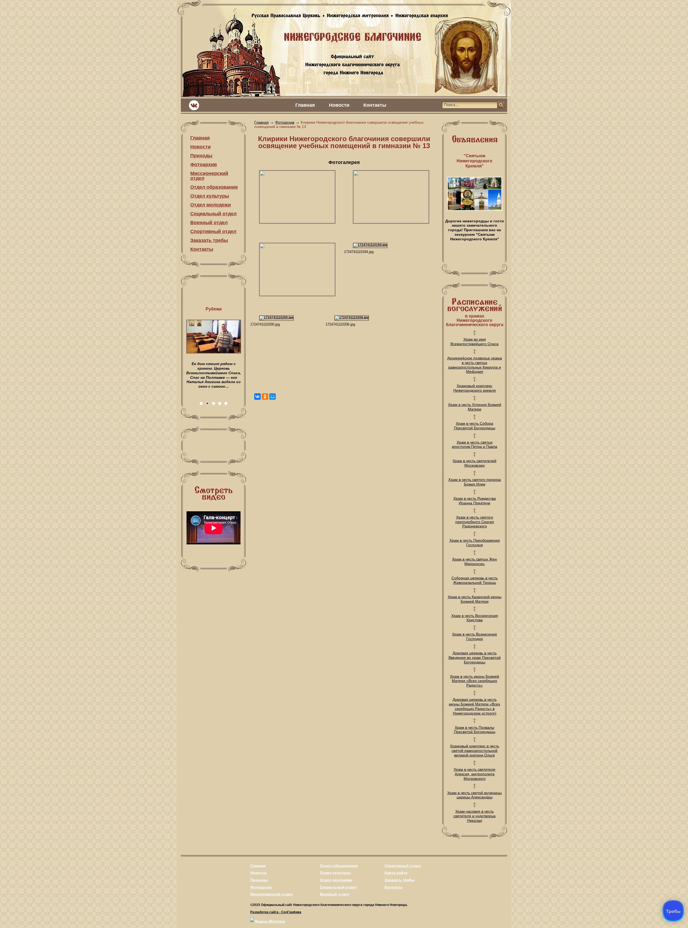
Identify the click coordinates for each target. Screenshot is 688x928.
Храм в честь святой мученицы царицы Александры (474, 795)
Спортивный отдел (213, 231)
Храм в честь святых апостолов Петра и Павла (474, 444)
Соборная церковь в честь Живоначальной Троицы (475, 580)
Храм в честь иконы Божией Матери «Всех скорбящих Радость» (474, 681)
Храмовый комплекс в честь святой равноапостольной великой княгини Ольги (474, 750)
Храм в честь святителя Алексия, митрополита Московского (474, 774)
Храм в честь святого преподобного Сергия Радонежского (474, 522)
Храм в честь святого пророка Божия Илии (474, 481)
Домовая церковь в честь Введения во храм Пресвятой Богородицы (475, 657)
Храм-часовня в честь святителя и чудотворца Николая (474, 816)
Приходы (201, 155)
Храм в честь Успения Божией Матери (474, 406)
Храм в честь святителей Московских (474, 463)
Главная (305, 105)
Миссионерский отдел (209, 176)
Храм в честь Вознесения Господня (474, 636)
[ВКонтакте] (257, 396)
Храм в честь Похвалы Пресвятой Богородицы (474, 729)
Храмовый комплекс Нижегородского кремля (474, 388)
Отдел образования (214, 187)
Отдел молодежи (210, 205)
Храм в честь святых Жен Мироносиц (474, 561)
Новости (339, 105)
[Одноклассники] (265, 396)
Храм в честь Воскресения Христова (474, 617)
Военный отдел (209, 222)
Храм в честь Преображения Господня (474, 542)
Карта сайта (396, 872)
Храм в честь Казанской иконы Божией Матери (474, 599)
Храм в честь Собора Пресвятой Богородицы (474, 425)
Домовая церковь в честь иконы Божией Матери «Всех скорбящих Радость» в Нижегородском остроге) (474, 706)
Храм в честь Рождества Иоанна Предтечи (474, 500)
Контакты (374, 105)
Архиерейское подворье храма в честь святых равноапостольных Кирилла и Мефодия (474, 365)
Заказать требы (209, 240)
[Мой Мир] (272, 396)
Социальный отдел (213, 213)
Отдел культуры (209, 196)
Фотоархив (203, 164)
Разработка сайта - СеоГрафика (275, 912)
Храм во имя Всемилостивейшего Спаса (474, 341)
